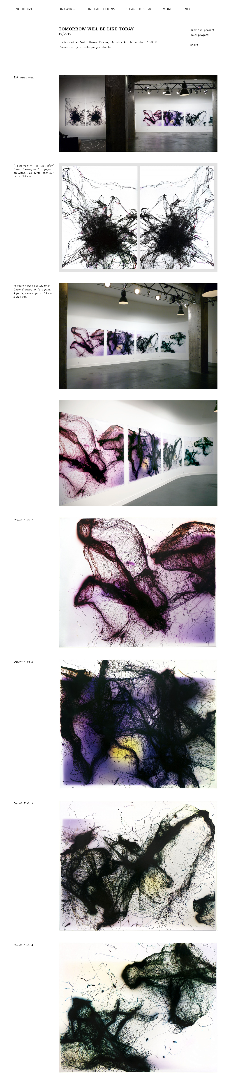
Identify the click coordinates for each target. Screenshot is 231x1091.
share (194, 44)
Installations (101, 9)
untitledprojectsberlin (96, 46)
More (167, 9)
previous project (202, 29)
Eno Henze (23, 9)
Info (188, 9)
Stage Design (139, 9)
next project (199, 34)
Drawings (68, 9)
